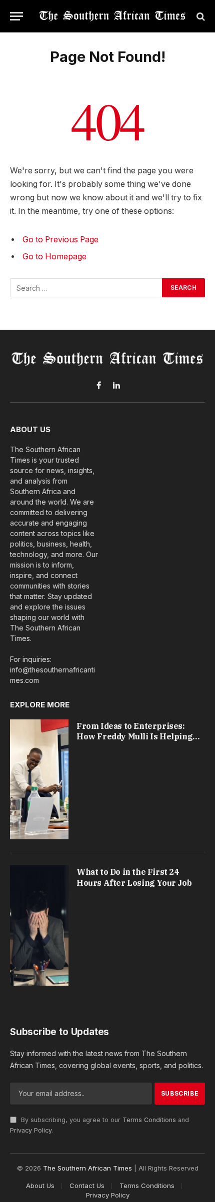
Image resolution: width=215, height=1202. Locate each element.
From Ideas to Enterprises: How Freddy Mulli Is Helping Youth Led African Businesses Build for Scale (136, 742)
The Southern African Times (87, 1168)
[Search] (199, 16)
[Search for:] (86, 287)
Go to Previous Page (60, 239)
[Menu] (16, 16)
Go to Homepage (54, 256)
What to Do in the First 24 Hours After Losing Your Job (134, 877)
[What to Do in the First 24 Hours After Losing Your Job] (39, 925)
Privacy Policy (31, 1130)
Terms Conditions (149, 1120)
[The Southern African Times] (112, 16)
